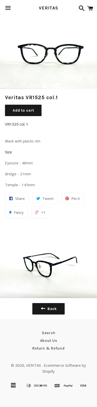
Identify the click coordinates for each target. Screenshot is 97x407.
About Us (48, 340)
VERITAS (48, 8)
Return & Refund (48, 348)
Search (48, 333)
